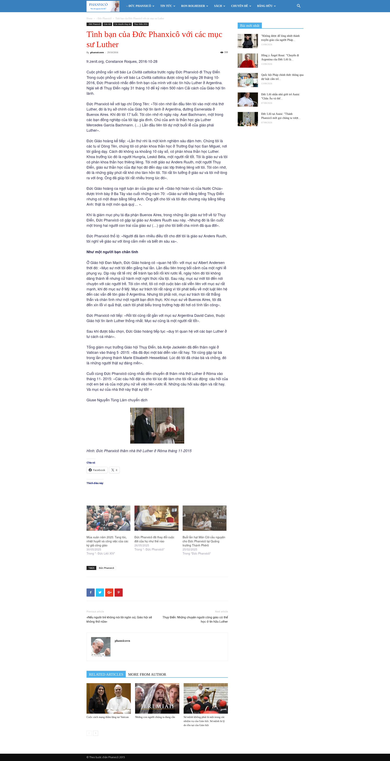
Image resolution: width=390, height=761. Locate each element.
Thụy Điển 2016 (140, 24)
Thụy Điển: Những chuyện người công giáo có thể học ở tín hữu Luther (195, 619)
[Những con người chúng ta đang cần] (157, 698)
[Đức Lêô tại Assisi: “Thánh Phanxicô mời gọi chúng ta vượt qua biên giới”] (248, 119)
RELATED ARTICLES (106, 674)
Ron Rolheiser (193, 6)
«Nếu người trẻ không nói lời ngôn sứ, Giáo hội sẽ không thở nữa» (119, 619)
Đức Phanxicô (106, 567)
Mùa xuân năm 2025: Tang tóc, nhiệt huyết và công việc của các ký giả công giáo (107, 541)
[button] (298, 6)
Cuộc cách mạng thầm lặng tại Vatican (108, 717)
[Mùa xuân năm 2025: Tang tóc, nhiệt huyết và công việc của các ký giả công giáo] (108, 518)
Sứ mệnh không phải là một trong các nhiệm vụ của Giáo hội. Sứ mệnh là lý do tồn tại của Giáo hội (204, 721)
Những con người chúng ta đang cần (155, 717)
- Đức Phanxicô (104, 18)
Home (89, 18)
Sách (218, 6)
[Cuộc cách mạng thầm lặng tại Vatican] (109, 698)
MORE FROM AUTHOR (147, 674)
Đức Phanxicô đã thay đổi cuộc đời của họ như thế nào (154, 539)
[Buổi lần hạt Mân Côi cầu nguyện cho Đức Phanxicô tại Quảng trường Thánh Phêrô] (204, 518)
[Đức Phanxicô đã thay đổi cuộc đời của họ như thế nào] (156, 518)
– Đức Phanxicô (138, 6)
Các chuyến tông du (122, 24)
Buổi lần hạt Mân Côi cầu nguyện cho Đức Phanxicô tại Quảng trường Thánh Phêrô (204, 541)
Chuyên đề (239, 6)
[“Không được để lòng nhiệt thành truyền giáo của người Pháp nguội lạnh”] (248, 41)
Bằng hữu (265, 6)
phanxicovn (97, 52)
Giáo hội (107, 24)
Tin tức (166, 6)
